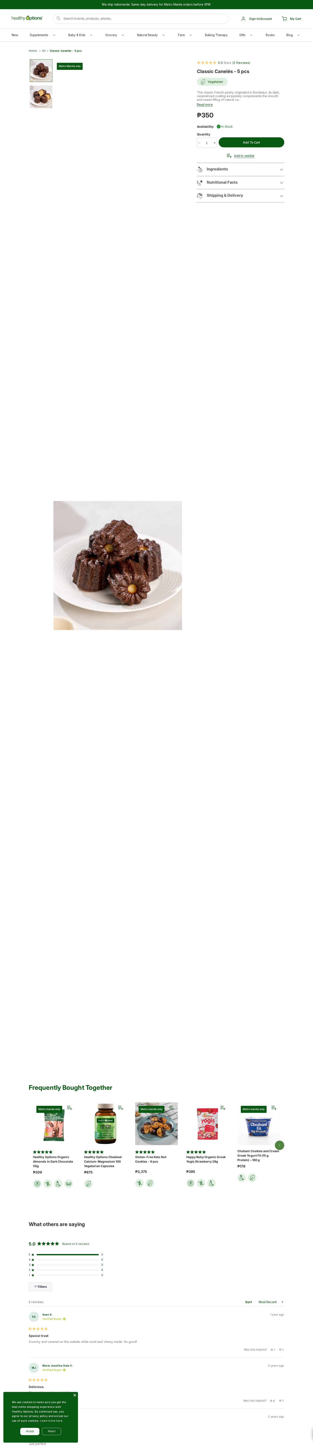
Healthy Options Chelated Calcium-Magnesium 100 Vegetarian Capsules (103, 1161)
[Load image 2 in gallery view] (41, 96)
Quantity (204, 134)
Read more (205, 104)
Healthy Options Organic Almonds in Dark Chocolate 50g (53, 1161)
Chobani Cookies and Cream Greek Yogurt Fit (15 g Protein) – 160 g (258, 1155)
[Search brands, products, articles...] (58, 18)
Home (33, 50)
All (44, 50)
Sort (249, 1302)
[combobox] (141, 19)
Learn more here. (51, 1420)
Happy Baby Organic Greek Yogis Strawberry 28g (206, 1159)
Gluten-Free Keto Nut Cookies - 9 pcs (150, 1159)
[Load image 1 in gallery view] (41, 70)
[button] (42, 36)
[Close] (75, 1395)
